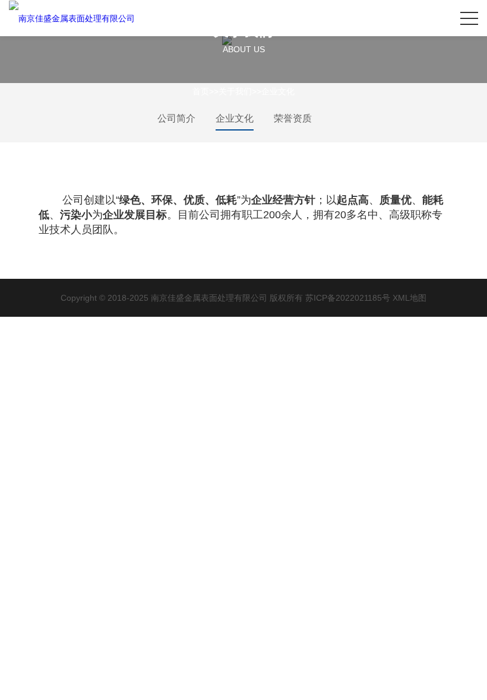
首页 (200, 91)
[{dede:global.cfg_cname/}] (72, 18)
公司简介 (176, 118)
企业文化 (278, 91)
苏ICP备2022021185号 (347, 298)
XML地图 (409, 298)
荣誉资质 (293, 118)
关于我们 (235, 91)
